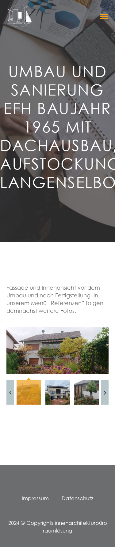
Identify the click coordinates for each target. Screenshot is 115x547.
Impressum (35, 498)
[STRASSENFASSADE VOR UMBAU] (57, 350)
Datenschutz (77, 498)
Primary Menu (103, 16)
